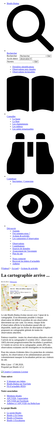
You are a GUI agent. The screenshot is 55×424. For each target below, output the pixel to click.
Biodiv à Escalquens (16, 420)
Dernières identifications (23, 67)
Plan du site (17, 253)
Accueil (15, 268)
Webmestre (13, 282)
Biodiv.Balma (13, 3)
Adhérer (16, 263)
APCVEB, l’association (17, 398)
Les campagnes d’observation (25, 238)
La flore (15, 121)
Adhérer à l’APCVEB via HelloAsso (23, 403)
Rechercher (13, 56)
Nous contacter (19, 258)
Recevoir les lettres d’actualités (26, 261)
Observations (18, 243)
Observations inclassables (23, 72)
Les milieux (17, 126)
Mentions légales (14, 396)
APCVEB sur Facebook (17, 401)
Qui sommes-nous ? (21, 233)
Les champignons (20, 124)
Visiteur (5, 268)
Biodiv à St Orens (15, 415)
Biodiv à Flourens (15, 418)
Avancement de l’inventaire (24, 251)
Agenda (15, 231)
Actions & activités (20, 236)
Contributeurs (18, 246)
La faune (16, 119)
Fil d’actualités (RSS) (16, 386)
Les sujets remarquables (23, 129)
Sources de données (21, 248)
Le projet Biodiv (14, 413)
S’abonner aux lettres (16, 381)
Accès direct (13, 58)
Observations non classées (24, 69)
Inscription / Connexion (22, 181)
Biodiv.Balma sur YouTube (19, 384)
